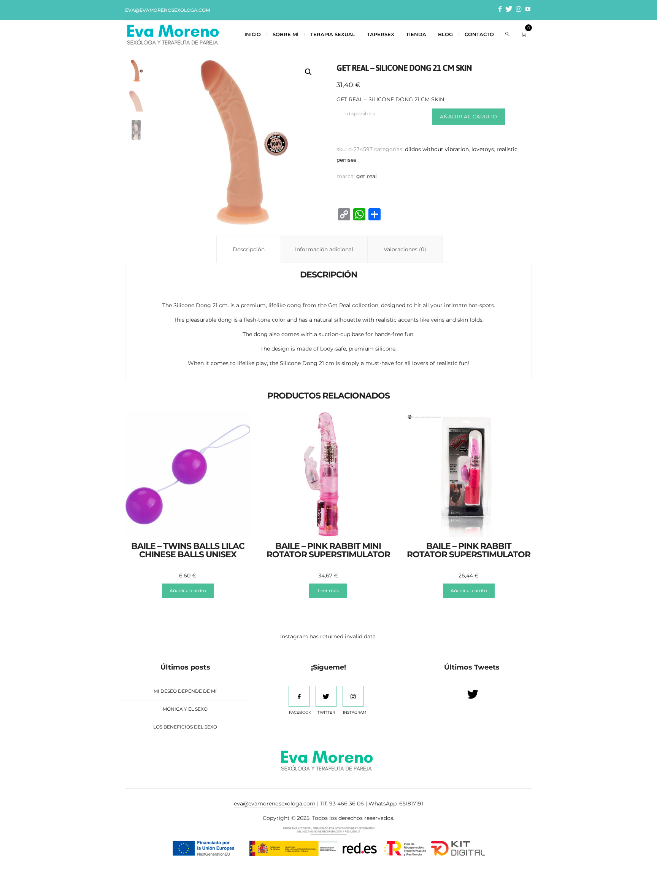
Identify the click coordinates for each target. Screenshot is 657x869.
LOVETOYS (482, 149)
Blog (445, 34)
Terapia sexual (332, 34)
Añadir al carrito (468, 116)
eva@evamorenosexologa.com (167, 10)
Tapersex (380, 34)
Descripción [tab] (249, 249)
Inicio (252, 34)
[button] (308, 72)
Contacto (479, 34)
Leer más (328, 590)
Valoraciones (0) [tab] (405, 249)
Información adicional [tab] (324, 249)
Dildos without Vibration (437, 149)
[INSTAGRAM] (353, 696)
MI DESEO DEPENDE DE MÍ (185, 691)
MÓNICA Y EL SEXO (185, 709)
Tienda (416, 34)
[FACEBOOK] (299, 696)
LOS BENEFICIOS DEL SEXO (185, 727)
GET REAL (366, 176)
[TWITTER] (326, 696)
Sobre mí (285, 34)
